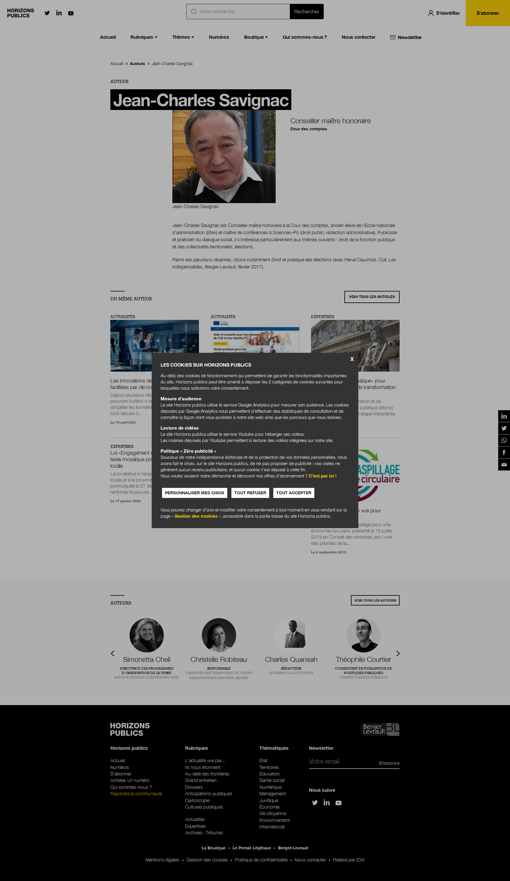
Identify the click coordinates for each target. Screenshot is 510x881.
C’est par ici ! (322, 476)
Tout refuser (250, 492)
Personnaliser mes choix (194, 492)
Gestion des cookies (196, 516)
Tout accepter (293, 492)
